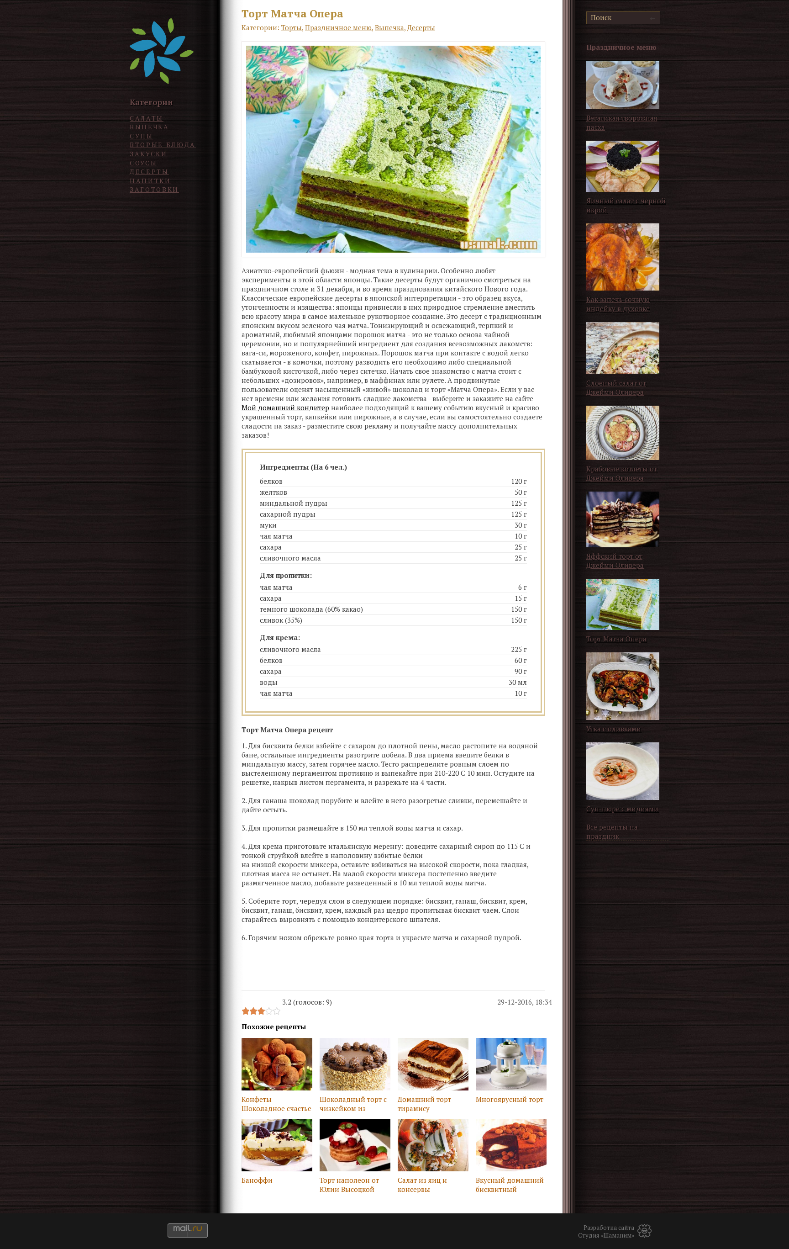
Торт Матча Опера (616, 638)
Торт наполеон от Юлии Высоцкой (349, 1184)
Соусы (143, 163)
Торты (291, 27)
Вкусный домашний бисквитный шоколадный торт (510, 1185)
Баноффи (257, 1180)
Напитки (150, 180)
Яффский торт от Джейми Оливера (615, 560)
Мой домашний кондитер (285, 407)
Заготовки (154, 189)
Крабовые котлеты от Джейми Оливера (621, 473)
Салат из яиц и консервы (422, 1184)
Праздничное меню (338, 27)
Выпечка (149, 126)
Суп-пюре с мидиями (622, 808)
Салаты (146, 118)
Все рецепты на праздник (612, 831)
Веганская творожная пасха (622, 122)
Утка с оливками (613, 728)
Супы (141, 136)
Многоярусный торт (509, 1099)
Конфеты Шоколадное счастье (276, 1104)
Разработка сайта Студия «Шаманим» (606, 1231)
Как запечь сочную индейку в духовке (618, 304)
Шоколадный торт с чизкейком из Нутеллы (353, 1105)
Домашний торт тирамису (424, 1104)
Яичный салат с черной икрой (626, 205)
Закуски (149, 153)
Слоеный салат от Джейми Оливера (616, 387)
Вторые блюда (163, 144)
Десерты (149, 171)
